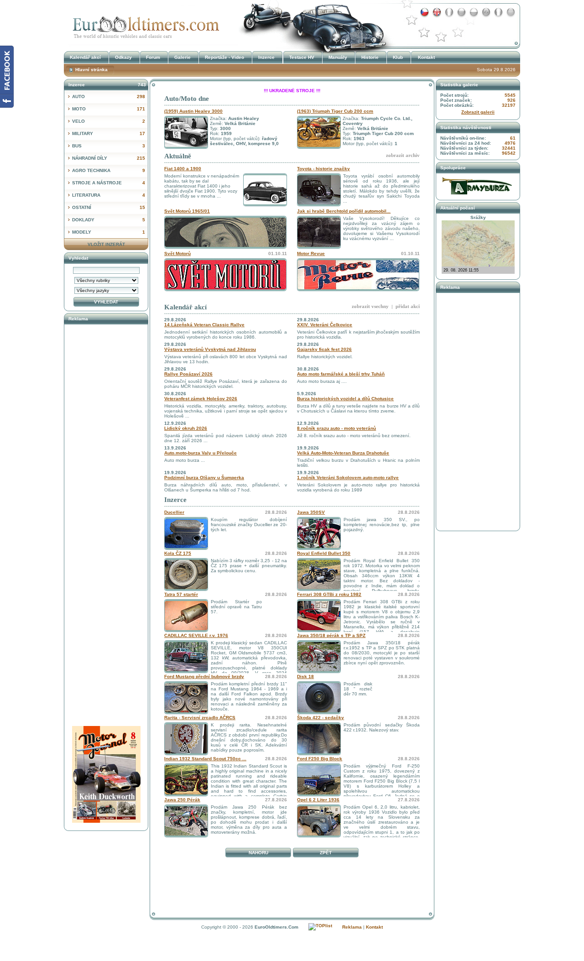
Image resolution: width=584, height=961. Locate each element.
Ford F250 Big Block (319, 758)
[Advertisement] (292, 881)
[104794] (186, 548)
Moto (108, 108)
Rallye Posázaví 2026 (188, 373)
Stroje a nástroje (108, 182)
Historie (370, 57)
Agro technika (108, 170)
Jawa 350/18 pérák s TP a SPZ (331, 635)
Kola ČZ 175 (177, 553)
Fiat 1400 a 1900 (182, 168)
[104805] (319, 671)
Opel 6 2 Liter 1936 (318, 799)
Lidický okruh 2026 (185, 428)
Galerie (182, 57)
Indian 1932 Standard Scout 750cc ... (205, 758)
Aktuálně (177, 156)
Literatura (108, 195)
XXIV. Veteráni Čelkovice (324, 324)
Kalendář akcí (185, 307)
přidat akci (408, 306)
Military (108, 133)
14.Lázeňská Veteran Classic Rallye (204, 324)
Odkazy (123, 57)
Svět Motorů (177, 253)
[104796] (186, 712)
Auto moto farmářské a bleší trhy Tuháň (341, 373)
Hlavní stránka (91, 69)
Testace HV (301, 57)
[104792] (186, 753)
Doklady (108, 219)
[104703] (186, 835)
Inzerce (175, 499)
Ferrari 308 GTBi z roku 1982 (329, 594)
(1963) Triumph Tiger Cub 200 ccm (335, 111)
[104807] (319, 589)
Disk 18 (305, 676)
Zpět (326, 852)
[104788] (319, 712)
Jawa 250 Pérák (182, 799)
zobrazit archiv (403, 155)
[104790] (319, 753)
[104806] (186, 589)
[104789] (319, 794)
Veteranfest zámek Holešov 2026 (200, 398)
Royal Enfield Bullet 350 (323, 553)
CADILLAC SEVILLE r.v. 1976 (196, 635)
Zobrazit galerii (478, 112)
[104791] (186, 794)
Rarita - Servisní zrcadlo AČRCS (199, 717)
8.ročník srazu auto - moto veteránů (336, 428)
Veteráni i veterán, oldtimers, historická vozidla (144, 24)
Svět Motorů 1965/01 (187, 211)
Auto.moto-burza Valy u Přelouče (200, 452)
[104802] (319, 548)
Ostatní (108, 207)
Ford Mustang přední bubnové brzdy (204, 676)
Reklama (352, 927)
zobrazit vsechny (370, 306)
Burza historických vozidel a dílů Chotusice (345, 398)
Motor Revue (311, 253)
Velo (108, 121)
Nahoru (258, 852)
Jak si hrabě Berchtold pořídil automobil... (344, 211)
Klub (398, 57)
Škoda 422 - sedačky (320, 717)
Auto (108, 96)
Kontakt (426, 57)
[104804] (186, 671)
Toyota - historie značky (323, 168)
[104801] (186, 630)
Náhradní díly (108, 158)
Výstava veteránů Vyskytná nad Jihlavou (210, 349)
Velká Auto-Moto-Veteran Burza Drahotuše (343, 452)
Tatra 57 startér (181, 594)
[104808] (319, 835)
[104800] (319, 630)
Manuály (337, 57)
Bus (108, 145)
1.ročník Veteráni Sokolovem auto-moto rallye (348, 477)
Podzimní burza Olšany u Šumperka (204, 477)
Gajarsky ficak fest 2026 (324, 349)
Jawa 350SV (311, 512)
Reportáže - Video (224, 57)
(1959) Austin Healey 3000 (193, 111)
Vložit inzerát (106, 244)
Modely (108, 232)
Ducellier (174, 512)
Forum (153, 57)
